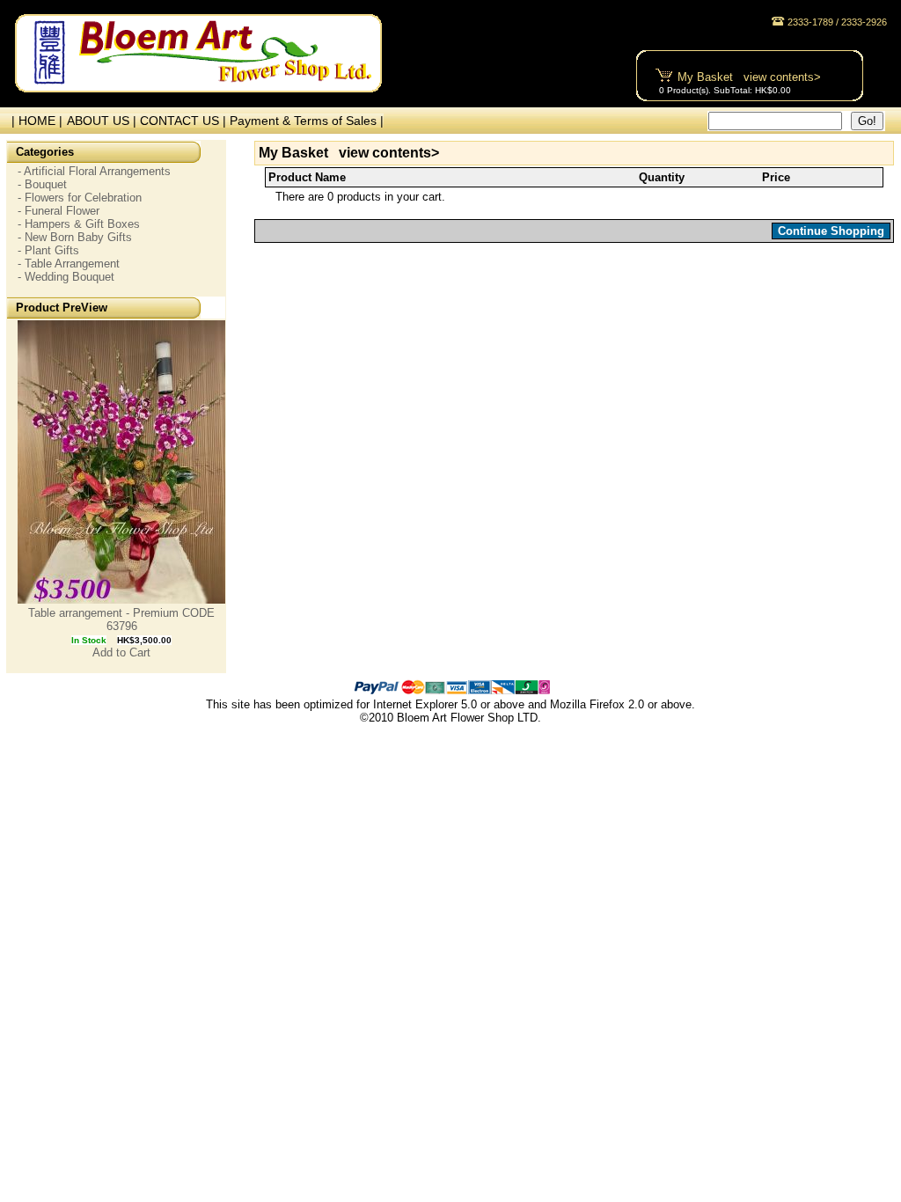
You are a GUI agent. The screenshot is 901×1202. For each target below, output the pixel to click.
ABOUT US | (103, 121)
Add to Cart (121, 652)
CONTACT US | (185, 121)
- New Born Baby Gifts (75, 237)
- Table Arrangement (69, 263)
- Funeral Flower (58, 210)
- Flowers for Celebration (80, 197)
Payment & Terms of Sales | (307, 121)
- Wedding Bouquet (66, 276)
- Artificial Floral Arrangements (94, 171)
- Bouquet (42, 184)
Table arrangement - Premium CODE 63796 (121, 619)
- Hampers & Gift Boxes (79, 224)
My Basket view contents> (749, 77)
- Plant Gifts (48, 250)
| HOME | (33, 121)
